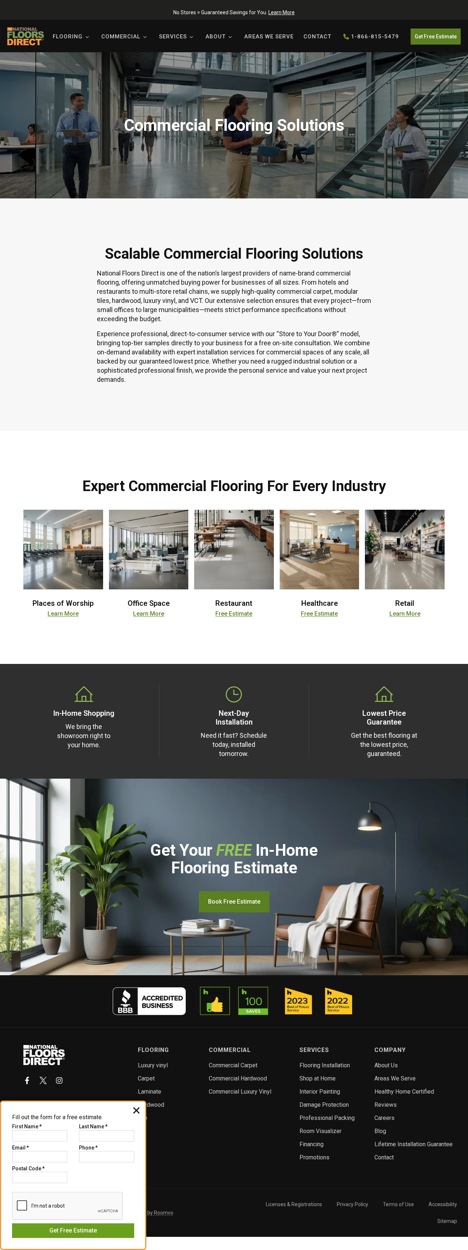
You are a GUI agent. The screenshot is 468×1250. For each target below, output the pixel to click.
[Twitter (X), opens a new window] (43, 1080)
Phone (88, 1148)
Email (20, 1148)
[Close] (136, 1110)
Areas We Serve (269, 36)
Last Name (93, 1126)
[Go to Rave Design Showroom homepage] (44, 1055)
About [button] (215, 36)
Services (173, 36)
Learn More (281, 12)
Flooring (68, 36)
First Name (27, 1126)
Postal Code (28, 1168)
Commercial (120, 36)
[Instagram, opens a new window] (59, 1080)
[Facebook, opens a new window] (27, 1080)
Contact (317, 36)
